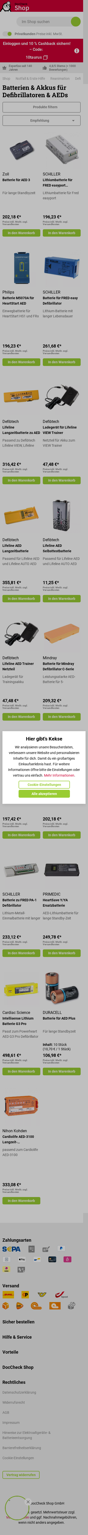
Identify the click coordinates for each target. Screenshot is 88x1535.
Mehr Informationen (59, 775)
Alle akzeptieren (44, 794)
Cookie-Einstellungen (44, 785)
